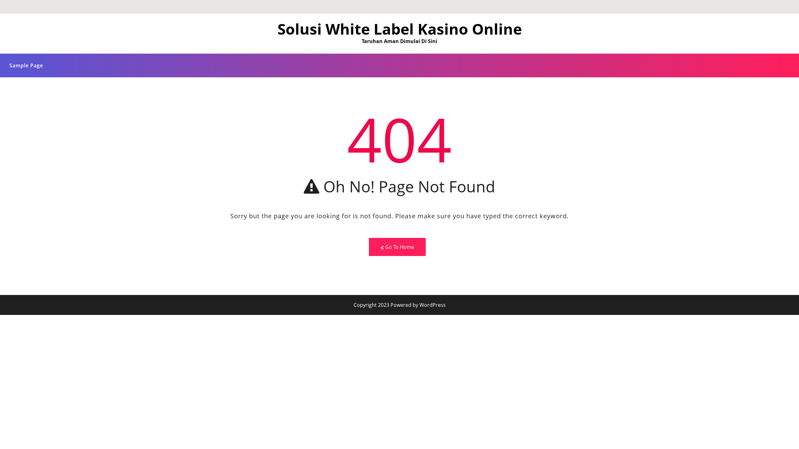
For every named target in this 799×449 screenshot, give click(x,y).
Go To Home (399, 247)
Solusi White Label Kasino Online (399, 29)
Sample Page (26, 65)
